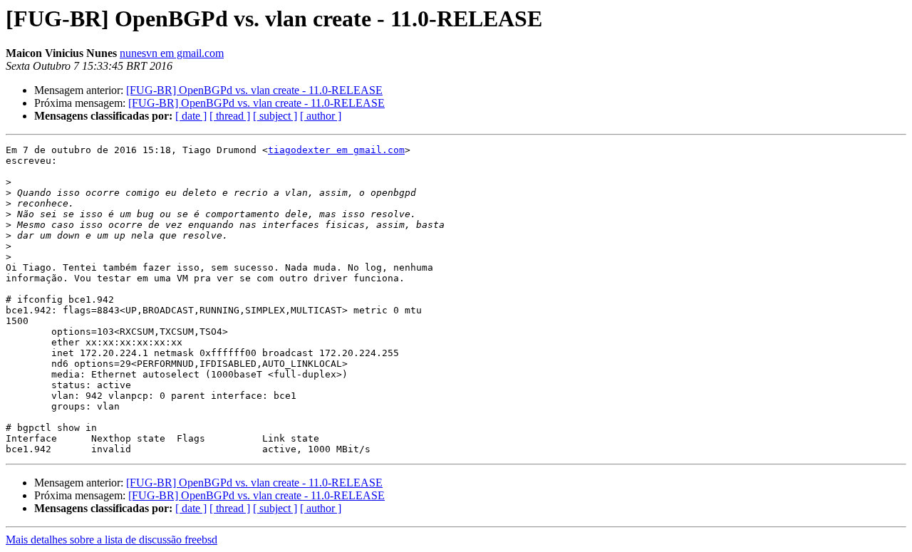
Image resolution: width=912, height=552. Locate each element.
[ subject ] (275, 116)
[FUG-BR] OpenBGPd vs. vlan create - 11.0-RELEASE (254, 90)
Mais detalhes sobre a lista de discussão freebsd (111, 539)
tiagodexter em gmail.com (336, 150)
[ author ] (320, 116)
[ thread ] (229, 116)
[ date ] (191, 116)
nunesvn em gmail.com (172, 53)
